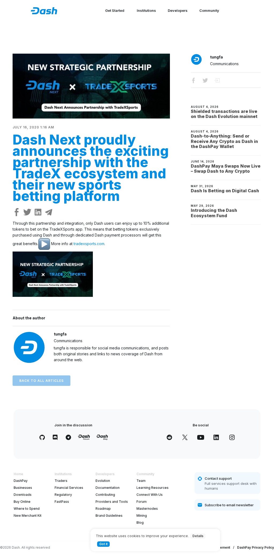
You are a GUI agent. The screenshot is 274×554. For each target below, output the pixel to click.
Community (209, 10)
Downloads (23, 495)
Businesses (23, 488)
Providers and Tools (112, 502)
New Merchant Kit (27, 516)
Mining (141, 516)
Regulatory (63, 495)
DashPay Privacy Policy (255, 547)
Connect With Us (149, 495)
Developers (178, 10)
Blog (140, 522)
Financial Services (69, 488)
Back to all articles (41, 381)
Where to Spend (27, 509)
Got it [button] (103, 544)
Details (197, 536)
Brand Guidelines (109, 516)
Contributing (105, 495)
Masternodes (147, 509)
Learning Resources (152, 488)
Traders (61, 481)
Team (141, 481)
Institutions (146, 10)
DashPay (21, 481)
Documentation (108, 488)
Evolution (103, 481)
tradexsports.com (89, 243)
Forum (141, 502)
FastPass (62, 502)
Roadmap (103, 509)
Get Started (114, 10)
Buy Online (22, 502)
